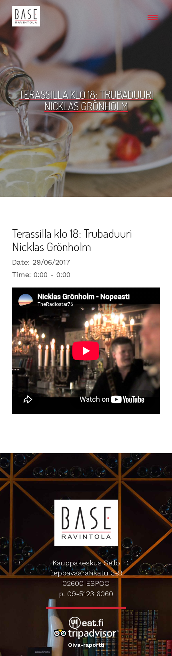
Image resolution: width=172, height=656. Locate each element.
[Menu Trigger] (153, 17)
